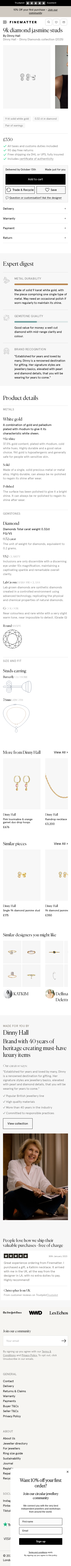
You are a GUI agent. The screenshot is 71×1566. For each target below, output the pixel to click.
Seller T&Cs (10, 1411)
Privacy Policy (12, 1416)
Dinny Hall (13, 35)
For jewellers (11, 1448)
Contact (8, 1381)
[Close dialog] (67, 1472)
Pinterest (9, 1505)
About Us (9, 1438)
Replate (8, 1468)
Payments (9, 1401)
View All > (61, 752)
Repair (7, 1473)
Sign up (40, 1541)
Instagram (9, 1500)
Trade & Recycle (23, 189)
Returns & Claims (14, 1391)
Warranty (9, 1396)
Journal (8, 1463)
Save (54, 189)
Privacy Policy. (29, 1355)
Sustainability (12, 1458)
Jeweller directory (15, 1443)
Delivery (8, 1386)
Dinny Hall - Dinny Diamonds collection (29, 39)
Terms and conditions (38, 1552)
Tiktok (7, 1510)
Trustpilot (52, 1295)
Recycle (8, 1478)
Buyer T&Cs (11, 1406)
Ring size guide (13, 1453)
